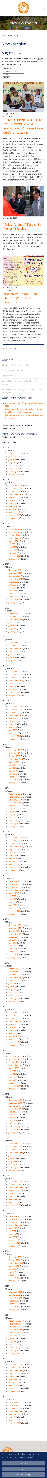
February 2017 (15, 823)
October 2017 (15, 800)
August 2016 (14, 849)
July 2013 (13, 983)
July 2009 (13, 1155)
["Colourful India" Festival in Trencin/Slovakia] (23, 201)
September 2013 (16, 977)
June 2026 (13, 459)
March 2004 (14, 1347)
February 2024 (15, 556)
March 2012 (14, 1039)
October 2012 (15, 1018)
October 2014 (15, 931)
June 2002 (13, 1417)
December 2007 (16, 1216)
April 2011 (13, 1080)
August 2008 (14, 1190)
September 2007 (16, 1225)
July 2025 (13, 500)
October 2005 (15, 1295)
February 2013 (15, 998)
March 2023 (14, 596)
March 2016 (14, 864)
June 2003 (13, 1376)
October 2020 (15, 677)
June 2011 (13, 1074)
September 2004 (16, 1329)
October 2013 (15, 974)
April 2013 (13, 992)
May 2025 (13, 506)
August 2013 (14, 980)
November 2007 (16, 1219)
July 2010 (13, 1115)
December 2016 (16, 837)
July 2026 (13, 456)
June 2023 (13, 588)
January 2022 (14, 631)
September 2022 (16, 619)
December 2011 (16, 1056)
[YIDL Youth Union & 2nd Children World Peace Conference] (23, 270)
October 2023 (15, 576)
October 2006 (15, 1260)
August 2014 (14, 937)
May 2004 (13, 1341)
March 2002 (14, 1420)
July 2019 (13, 721)
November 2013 (16, 971)
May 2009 (13, 1161)
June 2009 (13, 1158)
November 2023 (16, 573)
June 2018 (13, 768)
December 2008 (16, 1181)
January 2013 (14, 1001)
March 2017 (14, 820)
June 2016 (13, 855)
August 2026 (14, 453)
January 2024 (14, 559)
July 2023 (13, 585)
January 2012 (14, 1045)
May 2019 (13, 727)
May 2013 (13, 989)
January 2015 (14, 914)
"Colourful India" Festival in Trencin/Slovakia (22, 226)
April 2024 (13, 553)
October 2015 (15, 887)
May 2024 (13, 550)
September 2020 (16, 680)
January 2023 (14, 602)
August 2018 (14, 762)
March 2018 (14, 777)
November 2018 (16, 753)
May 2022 (13, 628)
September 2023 (16, 579)
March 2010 (14, 1126)
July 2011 (13, 1071)
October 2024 (15, 535)
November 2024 (16, 532)
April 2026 (13, 465)
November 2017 (16, 797)
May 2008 (13, 1199)
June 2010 (13, 1117)
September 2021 (16, 648)
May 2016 (13, 858)
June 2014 (13, 943)
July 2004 (13, 1335)
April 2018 (13, 774)
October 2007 (15, 1222)
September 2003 (16, 1370)
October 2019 (15, 712)
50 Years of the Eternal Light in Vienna (18, 365)
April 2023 (13, 593)
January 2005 (14, 1309)
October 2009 (15, 1149)
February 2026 (15, 471)
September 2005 (16, 1298)
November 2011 (16, 1059)
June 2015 (13, 899)
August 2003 (14, 1373)
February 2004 (15, 1350)
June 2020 (13, 686)
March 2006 (14, 1275)
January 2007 (14, 1246)
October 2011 (15, 1062)
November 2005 (16, 1292)
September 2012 (16, 1021)
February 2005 (15, 1306)
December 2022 (16, 613)
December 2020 (16, 671)
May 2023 (13, 590)
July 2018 (13, 765)
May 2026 (13, 462)
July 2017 (13, 808)
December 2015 (16, 881)
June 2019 (13, 724)
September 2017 (16, 803)
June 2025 (13, 503)
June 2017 (13, 811)
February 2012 (15, 1042)
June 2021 (13, 657)
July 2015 (13, 896)
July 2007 (13, 1231)
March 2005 (14, 1304)
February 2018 (15, 780)
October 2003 (15, 1367)
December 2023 (16, 570)
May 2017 (13, 814)
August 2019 (14, 718)
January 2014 (14, 957)
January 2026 (14, 474)
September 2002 (16, 1411)
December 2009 (16, 1143)
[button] (44, 8)
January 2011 (14, 1089)
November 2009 (16, 1146)
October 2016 (15, 843)
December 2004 (16, 1321)
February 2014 (15, 954)
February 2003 (15, 1388)
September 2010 (16, 1109)
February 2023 (15, 599)
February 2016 (15, 867)
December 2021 (16, 642)
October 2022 (15, 616)
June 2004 (13, 1338)
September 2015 (16, 890)
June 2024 (13, 547)
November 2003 (16, 1364)
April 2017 (13, 817)
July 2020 (13, 683)
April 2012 (13, 1036)
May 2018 (13, 771)
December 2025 (16, 485)
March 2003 (14, 1385)
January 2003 (14, 1391)
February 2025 (15, 515)
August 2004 (14, 1332)
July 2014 (13, 940)
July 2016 (13, 852)
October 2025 (15, 491)
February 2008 (15, 1205)
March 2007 (14, 1240)
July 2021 (13, 654)
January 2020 (14, 695)
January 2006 (14, 1281)
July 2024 (13, 544)
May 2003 (13, 1379)
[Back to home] (23, 8)
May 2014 (13, 946)
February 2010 (15, 1129)
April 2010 (13, 1123)
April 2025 (13, 509)
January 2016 (14, 870)
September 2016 (16, 846)
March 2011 (14, 1083)
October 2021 (15, 645)
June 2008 (13, 1196)
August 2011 (14, 1068)
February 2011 (15, 1086)
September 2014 (16, 934)
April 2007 (13, 1237)
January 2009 (14, 1170)
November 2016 (16, 840)
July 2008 (13, 1193)
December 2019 (16, 706)
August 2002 (14, 1414)
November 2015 (16, 884)
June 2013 (13, 986)
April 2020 (13, 689)
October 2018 (15, 756)
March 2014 (14, 951)
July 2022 (13, 622)
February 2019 (15, 736)
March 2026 (14, 468)
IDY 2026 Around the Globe (13, 370)
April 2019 (13, 730)
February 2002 (15, 1423)
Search (6, 77)
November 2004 (16, 1324)
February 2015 (15, 911)
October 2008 (15, 1184)
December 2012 (16, 1012)
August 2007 (14, 1228)
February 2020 (15, 692)
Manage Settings (23, 1474)
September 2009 (16, 1152)
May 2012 (13, 1033)
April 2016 (13, 861)
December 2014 (16, 925)
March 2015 (14, 908)
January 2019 (14, 739)
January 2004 (14, 1353)
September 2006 (16, 1263)
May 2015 (13, 902)
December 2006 (16, 1257)
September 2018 (16, 759)
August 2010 (14, 1112)
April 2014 (13, 948)
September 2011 (16, 1065)
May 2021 (13, 660)
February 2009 (15, 1167)
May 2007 (13, 1234)
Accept (23, 1463)
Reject (23, 1469)
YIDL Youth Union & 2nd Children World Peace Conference (20, 298)
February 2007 (15, 1243)
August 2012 (14, 1024)
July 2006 (13, 1269)
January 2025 (14, 518)
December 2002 (16, 1402)
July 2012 (13, 1027)
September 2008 (16, 1187)
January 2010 (14, 1132)
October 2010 (15, 1106)
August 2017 (14, 805)
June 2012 (13, 1030)
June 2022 (13, 625)
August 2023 (14, 582)
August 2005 (14, 1301)
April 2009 (13, 1164)
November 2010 (16, 1103)
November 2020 (16, 674)
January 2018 (14, 782)
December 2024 (16, 529)
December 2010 (16, 1100)
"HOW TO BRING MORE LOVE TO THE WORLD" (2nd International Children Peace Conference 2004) (23, 126)
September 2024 (16, 538)
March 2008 (14, 1202)
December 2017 (16, 794)
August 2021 (14, 651)
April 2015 (13, 905)
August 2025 (14, 497)
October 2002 (15, 1408)
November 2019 (16, 709)
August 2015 (14, 893)
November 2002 (16, 1405)
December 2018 (16, 750)
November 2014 (16, 928)
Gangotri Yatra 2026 (10, 376)
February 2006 (15, 1278)
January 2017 (14, 826)
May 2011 (13, 1077)
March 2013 (14, 995)
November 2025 (16, 488)
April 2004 (13, 1344)
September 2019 (16, 715)
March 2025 (14, 512)
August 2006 (14, 1266)
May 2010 (13, 1120)
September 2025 (16, 494)
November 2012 (16, 1015)
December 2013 (16, 969)
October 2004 (15, 1327)
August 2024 (14, 541)
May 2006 (13, 1272)
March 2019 (14, 733)
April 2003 (13, 1382)
